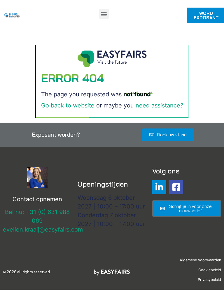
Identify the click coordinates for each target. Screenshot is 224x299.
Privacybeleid (209, 279)
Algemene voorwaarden (200, 260)
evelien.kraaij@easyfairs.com (43, 229)
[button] (104, 14)
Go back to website (67, 105)
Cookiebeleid (209, 270)
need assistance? (159, 105)
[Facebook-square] (176, 187)
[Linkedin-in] (159, 187)
